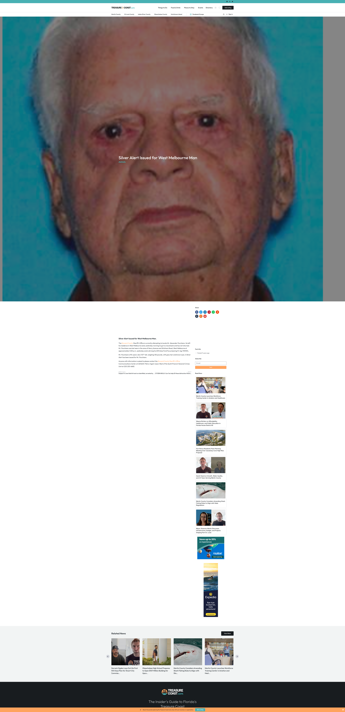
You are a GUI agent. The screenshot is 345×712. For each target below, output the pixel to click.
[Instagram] (230, 1)
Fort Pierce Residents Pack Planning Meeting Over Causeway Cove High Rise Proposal (210, 451)
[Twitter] (232, 1)
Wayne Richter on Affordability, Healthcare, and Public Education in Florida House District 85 (208, 423)
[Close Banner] (343, 710)
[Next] (237, 656)
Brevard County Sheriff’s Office (169, 361)
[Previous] (108, 656)
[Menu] (215, 8)
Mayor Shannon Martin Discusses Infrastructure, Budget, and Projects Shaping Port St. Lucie (208, 530)
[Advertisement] (155, 321)
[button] (224, 14)
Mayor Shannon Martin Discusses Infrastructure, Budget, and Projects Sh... (125, 670)
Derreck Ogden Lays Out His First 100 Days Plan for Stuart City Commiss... (156, 670)
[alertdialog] (172, 710)
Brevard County (127, 343)
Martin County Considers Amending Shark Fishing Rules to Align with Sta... (219, 670)
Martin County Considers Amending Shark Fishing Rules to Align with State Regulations (210, 503)
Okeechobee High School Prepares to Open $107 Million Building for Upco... (187, 670)
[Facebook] (227, 1)
